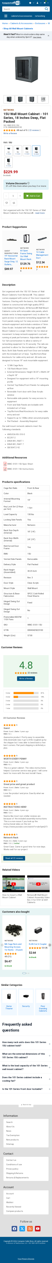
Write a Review (10, 133)
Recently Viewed (13, 1207)
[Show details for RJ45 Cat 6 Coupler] (38, 930)
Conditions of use (14, 1164)
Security (26, 1006)
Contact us (11, 1160)
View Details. (37, 37)
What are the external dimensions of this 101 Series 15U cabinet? (23, 1056)
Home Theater (9, 1007)
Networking (40, 16)
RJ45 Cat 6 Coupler (38, 944)
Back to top (27, 1105)
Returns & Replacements (17, 1178)
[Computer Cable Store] (11, 3)
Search (9, 1122)
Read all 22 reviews (14, 858)
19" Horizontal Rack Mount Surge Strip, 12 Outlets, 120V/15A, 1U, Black (11, 260)
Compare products (14, 1211)
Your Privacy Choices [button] (26, 1259)
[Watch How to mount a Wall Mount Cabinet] (13, 884)
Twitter (22, 1228)
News (8, 1131)
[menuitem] (32, 3)
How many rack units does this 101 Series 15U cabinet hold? (24, 1044)
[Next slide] (50, 945)
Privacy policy (12, 1169)
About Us (10, 1127)
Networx (8, 110)
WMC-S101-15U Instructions (20, 469)
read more (40, 213)
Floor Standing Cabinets (43, 1008)
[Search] (46, 9)
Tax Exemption (13, 1135)
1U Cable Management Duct (42, 255)
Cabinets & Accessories (21, 16)
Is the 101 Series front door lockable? (22, 1089)
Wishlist (9, 1202)
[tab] (24, 973)
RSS (30, 1228)
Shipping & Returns (14, 1173)
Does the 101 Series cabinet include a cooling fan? (22, 1079)
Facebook (14, 1228)
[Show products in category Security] (26, 996)
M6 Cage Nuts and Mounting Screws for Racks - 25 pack (14, 947)
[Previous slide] (2, 945)
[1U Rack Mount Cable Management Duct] (42, 239)
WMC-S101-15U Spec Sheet (20, 464)
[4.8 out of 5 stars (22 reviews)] (9, 130)
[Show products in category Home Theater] (9, 996)
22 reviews (34, 130)
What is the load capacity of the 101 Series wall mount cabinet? (25, 1067)
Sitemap (10, 1144)
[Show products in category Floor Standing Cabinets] (43, 996)
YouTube (37, 1228)
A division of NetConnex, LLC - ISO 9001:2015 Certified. (26, 1243)
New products (12, 1140)
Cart (8, 1198)
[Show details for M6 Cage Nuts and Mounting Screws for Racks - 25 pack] (14, 930)
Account (10, 1194)
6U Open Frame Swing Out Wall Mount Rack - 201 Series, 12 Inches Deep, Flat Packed (26, 255)
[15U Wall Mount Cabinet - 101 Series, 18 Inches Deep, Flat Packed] (26, 69)
